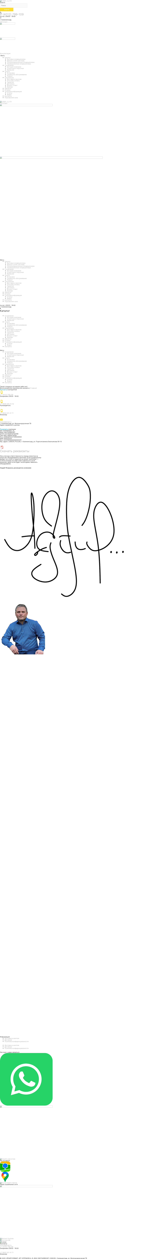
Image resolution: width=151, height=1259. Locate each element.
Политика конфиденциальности (17, 1041)
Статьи (9, 93)
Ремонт (10, 76)
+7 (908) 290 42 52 (7, 404)
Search (2, 2)
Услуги (7, 71)
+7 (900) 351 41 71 (6, 413)
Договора (10, 84)
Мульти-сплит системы (15, 61)
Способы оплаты (13, 81)
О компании (9, 65)
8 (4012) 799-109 (12, 14)
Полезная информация (13, 91)
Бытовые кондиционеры (16, 59)
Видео (9, 95)
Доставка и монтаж (14, 79)
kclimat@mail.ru (6, 422)
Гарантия (10, 82)
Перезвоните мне (11, 98)
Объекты (8, 88)
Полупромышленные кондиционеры (21, 62)
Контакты (8, 96)
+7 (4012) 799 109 (6, 395)
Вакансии (10, 70)
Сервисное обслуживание (17, 75)
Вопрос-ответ (12, 85)
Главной (33, 388)
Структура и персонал (15, 68)
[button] (75, 55)
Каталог (8, 58)
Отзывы (7, 90)
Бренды (10, 87)
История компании (14, 67)
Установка (11, 73)
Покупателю (9, 78)
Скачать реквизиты (14, 451)
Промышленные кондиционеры (19, 64)
